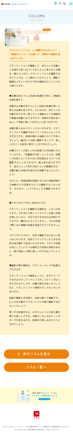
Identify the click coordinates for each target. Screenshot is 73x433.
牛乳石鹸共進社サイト (33, 427)
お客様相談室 (55, 427)
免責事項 (46, 427)
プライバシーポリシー (16, 427)
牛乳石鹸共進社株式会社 (35, 430)
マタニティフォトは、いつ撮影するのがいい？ (34, 54)
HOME (5, 427)
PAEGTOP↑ (66, 427)
